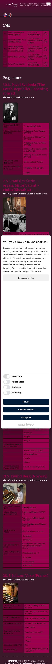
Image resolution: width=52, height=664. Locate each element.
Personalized (18, 382)
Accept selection (26, 409)
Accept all (26, 417)
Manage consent (39, 663)
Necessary (17, 376)
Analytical (16, 387)
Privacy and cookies (26, 278)
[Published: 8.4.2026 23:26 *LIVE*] (19, 661)
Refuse (26, 402)
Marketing (16, 393)
